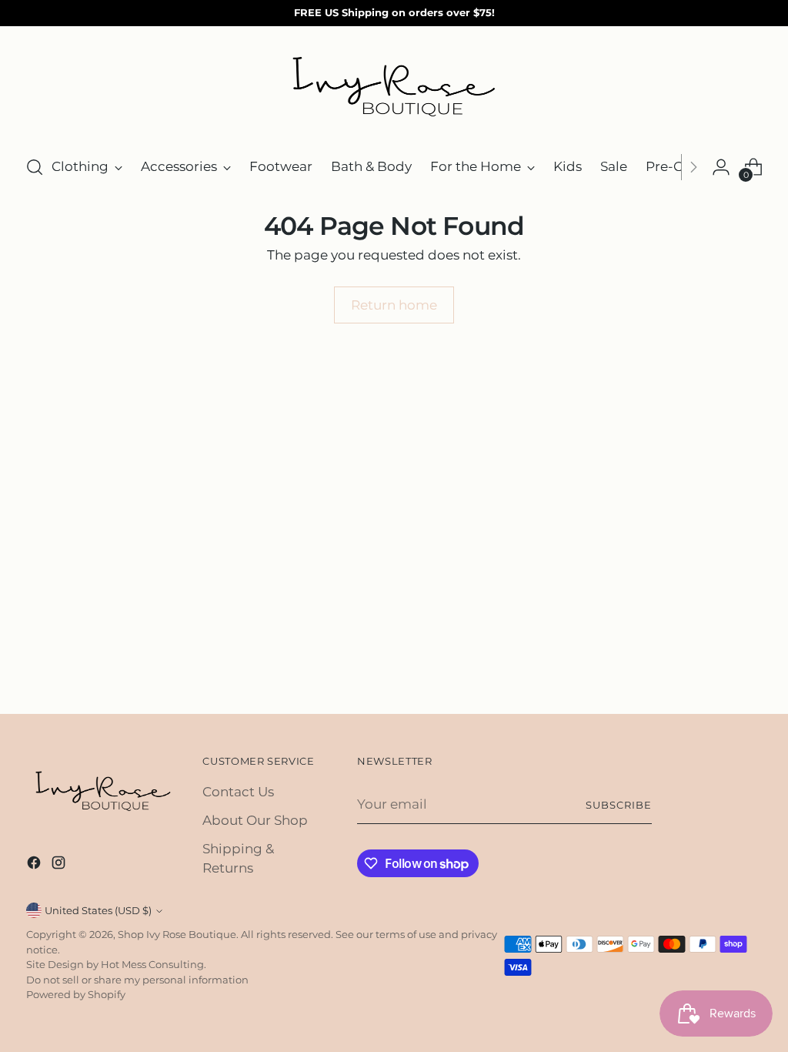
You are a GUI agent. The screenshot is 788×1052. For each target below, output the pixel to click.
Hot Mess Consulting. (153, 964)
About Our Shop (255, 820)
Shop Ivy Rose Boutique (177, 934)
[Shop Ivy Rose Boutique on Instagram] (60, 865)
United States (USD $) (98, 910)
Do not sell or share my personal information (137, 979)
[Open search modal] (34, 167)
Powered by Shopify (75, 994)
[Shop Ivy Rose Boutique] (394, 88)
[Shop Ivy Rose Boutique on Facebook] (35, 865)
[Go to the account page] (721, 167)
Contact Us (238, 791)
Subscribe (619, 805)
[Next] (693, 167)
